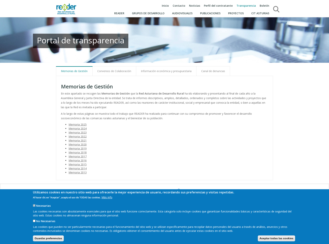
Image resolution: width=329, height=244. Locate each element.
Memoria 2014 (78, 168)
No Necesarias (45, 221)
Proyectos (236, 13)
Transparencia (246, 5)
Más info (106, 197)
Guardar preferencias (48, 238)
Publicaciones (210, 13)
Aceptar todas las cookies (276, 238)
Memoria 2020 (78, 144)
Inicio (165, 5)
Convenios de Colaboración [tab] (114, 71)
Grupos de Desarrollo (148, 13)
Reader (119, 13)
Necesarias (43, 205)
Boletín (264, 5)
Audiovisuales (182, 13)
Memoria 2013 (78, 172)
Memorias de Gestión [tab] (74, 71)
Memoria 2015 (78, 164)
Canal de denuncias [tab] (213, 71)
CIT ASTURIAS (260, 13)
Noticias (194, 5)
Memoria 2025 (78, 124)
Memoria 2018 (78, 152)
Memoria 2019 (78, 148)
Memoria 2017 (78, 156)
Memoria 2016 (78, 160)
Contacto (179, 5)
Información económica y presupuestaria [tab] (166, 71)
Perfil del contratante (218, 5)
